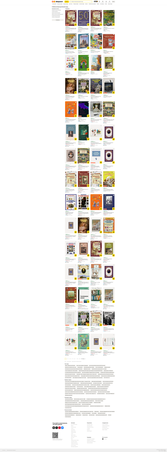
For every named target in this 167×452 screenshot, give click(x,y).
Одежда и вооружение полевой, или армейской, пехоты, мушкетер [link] (108, 213)
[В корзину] (75, 24)
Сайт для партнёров (90, 442)
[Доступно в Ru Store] (62, 428)
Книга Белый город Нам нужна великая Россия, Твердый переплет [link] (70, 306)
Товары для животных (74, 442)
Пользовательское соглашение (11, 450)
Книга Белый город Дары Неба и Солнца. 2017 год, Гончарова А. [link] (70, 96)
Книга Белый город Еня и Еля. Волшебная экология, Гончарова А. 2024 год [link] (83, 352)
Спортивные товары (74, 441)
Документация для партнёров (91, 441)
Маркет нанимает (104, 429)
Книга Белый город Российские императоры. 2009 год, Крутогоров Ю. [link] (108, 352)
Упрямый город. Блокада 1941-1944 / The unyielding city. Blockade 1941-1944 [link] (108, 329)
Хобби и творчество (74, 436)
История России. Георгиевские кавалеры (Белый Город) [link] (69, 329)
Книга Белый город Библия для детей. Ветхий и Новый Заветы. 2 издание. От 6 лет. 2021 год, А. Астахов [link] (70, 236)
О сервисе (88, 428)
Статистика (3, 450)
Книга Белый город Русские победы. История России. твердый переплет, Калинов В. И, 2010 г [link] (83, 213)
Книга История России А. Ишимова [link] (83, 96)
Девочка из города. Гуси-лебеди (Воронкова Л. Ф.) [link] (95, 282)
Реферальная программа (105, 425)
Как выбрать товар (89, 424)
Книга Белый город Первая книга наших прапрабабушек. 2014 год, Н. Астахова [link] (83, 259)
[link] (70, 365)
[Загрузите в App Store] (54, 428)
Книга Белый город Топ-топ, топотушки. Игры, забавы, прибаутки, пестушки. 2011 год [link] (96, 143)
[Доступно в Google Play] (56, 428)
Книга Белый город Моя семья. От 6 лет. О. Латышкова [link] (83, 189)
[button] (67, 8)
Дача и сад (72, 437)
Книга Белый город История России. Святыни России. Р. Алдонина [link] (70, 259)
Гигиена (72, 428)
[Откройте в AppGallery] (59, 428)
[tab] (54, 4)
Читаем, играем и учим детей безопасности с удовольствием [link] (107, 236)
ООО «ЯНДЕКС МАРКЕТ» (162, 449)
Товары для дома (73, 432)
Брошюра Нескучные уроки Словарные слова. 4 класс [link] (69, 213)
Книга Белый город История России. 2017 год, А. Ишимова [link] (83, 329)
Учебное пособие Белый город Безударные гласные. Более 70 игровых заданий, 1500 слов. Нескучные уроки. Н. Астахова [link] (69, 190)
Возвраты (88, 429)
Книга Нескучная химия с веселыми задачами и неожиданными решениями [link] (96, 97)
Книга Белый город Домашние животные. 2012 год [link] (107, 73)
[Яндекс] (165, 450)
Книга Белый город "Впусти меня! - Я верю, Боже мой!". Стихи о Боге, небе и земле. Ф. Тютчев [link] (83, 282)
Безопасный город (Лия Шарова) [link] (95, 51)
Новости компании (105, 424)
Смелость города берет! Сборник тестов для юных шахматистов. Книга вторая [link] (108, 190)
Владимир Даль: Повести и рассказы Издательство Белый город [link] (70, 143)
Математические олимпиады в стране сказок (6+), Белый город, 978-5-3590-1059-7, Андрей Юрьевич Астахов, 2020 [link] (70, 28)
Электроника (73, 429)
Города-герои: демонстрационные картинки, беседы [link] (108, 52)
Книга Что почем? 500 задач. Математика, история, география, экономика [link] (70, 52)
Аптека (72, 433)
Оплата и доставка (89, 425)
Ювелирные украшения (74, 446)
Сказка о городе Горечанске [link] (82, 119)
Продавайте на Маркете (90, 440)
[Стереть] (91, 2)
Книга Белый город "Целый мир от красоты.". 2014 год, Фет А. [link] (108, 143)
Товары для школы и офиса (75, 440)
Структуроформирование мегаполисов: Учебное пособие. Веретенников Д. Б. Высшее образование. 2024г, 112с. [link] (82, 306)
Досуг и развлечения (74, 424)
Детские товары (73, 445)
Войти (113, 1)
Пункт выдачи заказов (105, 428)
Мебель (72, 425)
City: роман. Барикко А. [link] (94, 305)
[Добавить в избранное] (75, 11)
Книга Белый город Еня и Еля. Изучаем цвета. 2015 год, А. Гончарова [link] (83, 73)
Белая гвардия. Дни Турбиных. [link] (107, 96)
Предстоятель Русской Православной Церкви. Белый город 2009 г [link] (96, 120)
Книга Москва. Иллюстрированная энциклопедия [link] (83, 52)
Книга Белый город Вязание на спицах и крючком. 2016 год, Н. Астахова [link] (70, 166)
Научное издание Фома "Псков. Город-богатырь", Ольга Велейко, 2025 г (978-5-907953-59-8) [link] (108, 120)
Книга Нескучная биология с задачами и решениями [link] (108, 29)
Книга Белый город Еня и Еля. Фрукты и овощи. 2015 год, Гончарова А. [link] (70, 120)
